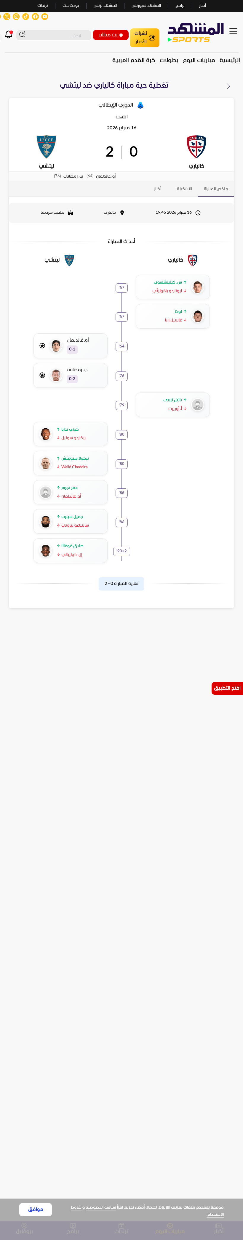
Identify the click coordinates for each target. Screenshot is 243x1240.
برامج (180, 6)
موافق (35, 1209)
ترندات (42, 6)
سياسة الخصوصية (101, 1208)
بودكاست (71, 6)
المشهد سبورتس (146, 6)
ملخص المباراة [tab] (216, 189)
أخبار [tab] (157, 189)
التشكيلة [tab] (184, 189)
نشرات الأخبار (141, 37)
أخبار (202, 6)
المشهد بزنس (105, 6)
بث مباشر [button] (108, 35)
